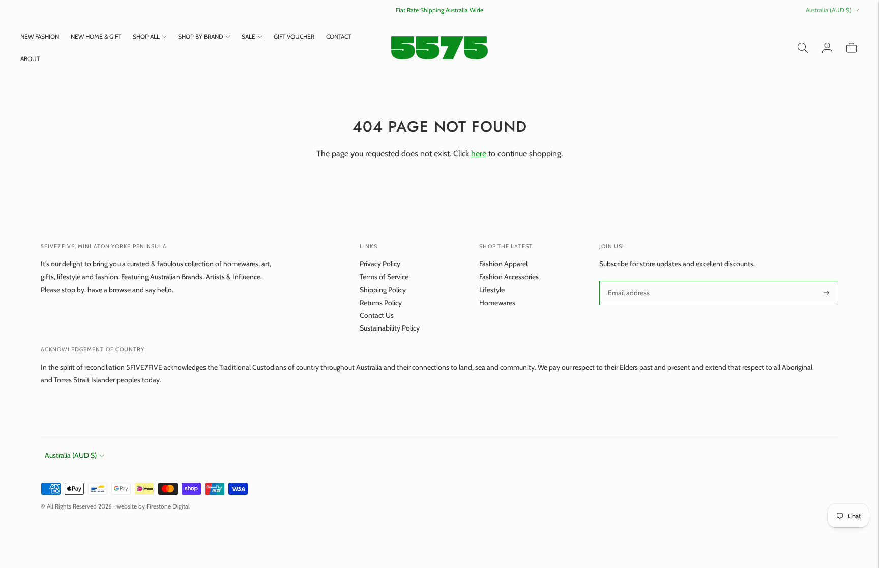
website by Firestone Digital (153, 506)
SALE (248, 36)
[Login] (827, 48)
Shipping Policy (383, 289)
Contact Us (377, 315)
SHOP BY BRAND (200, 36)
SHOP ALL (146, 36)
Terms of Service (384, 276)
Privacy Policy (380, 263)
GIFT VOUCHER (294, 36)
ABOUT (30, 59)
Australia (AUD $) (829, 10)
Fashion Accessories (509, 276)
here (478, 153)
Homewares (497, 302)
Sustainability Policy (390, 328)
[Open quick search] (803, 48)
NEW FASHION (39, 36)
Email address (628, 281)
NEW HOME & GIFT (96, 36)
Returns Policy (381, 302)
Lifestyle (492, 289)
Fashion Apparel (503, 263)
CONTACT (338, 36)
